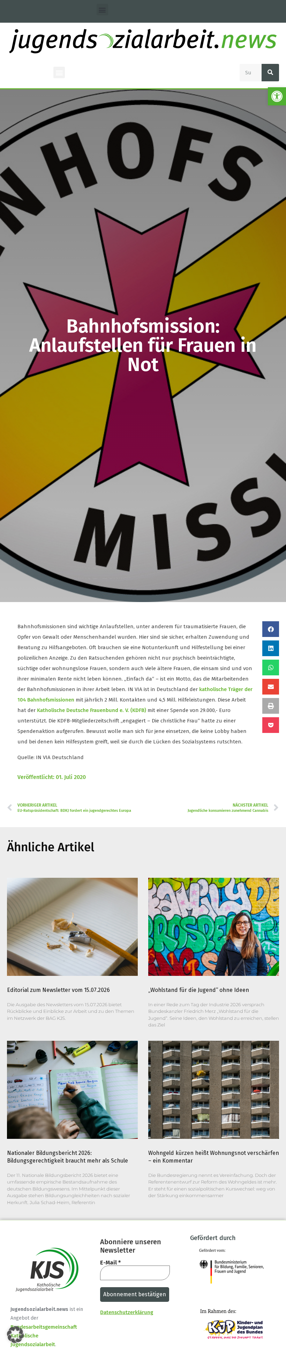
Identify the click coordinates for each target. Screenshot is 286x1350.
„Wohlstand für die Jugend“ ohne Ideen (198, 990)
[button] (277, 96)
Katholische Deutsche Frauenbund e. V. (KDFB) (91, 710)
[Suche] (270, 72)
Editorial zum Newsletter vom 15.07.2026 (58, 990)
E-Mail (110, 1263)
